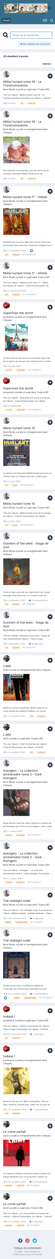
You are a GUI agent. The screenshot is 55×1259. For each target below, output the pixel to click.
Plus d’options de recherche (36, 44)
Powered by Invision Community (27, 1254)
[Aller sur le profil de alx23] (6, 658)
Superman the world (18, 313)
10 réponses (37, 644)
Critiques (7, 132)
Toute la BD (44, 89)
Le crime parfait (14, 1132)
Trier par (46, 64)
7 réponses (37, 1034)
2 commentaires (39, 1182)
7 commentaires (40, 1109)
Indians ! (9, 1016)
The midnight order (17, 901)
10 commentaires (39, 600)
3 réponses (37, 918)
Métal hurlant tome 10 (19, 428)
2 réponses (37, 1221)
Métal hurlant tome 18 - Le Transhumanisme (22, 83)
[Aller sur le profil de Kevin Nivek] (6, 74)
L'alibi (7, 666)
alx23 (5, 670)
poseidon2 (8, 317)
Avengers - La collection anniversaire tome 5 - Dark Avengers (22, 774)
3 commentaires (40, 993)
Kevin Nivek (9, 89)
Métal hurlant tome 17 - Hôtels (25, 197)
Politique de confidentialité (27, 1248)
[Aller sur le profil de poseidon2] (6, 305)
